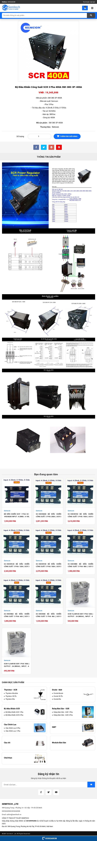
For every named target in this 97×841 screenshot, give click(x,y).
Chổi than (8, 758)
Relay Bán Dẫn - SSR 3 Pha (63, 715)
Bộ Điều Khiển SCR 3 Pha (14, 715)
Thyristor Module (12, 693)
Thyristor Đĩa (10, 699)
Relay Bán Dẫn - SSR (60, 709)
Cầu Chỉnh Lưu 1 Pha (13, 731)
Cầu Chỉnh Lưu (10, 725)
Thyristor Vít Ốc (11, 696)
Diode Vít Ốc (58, 696)
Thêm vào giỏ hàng (68, 136)
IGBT (54, 727)
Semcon (55, 127)
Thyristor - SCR (10, 690)
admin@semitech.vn (14, 814)
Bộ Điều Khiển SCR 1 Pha (14, 712)
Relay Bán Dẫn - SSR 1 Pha (63, 712)
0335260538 (11, 2)
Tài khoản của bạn (89, 2)
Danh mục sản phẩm (13, 682)
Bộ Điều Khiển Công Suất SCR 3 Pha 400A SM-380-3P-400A (48, 87)
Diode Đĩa (57, 699)
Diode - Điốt (57, 690)
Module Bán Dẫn (59, 743)
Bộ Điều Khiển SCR (12, 709)
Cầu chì (7, 743)
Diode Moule (58, 693)
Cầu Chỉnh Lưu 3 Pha (13, 728)
